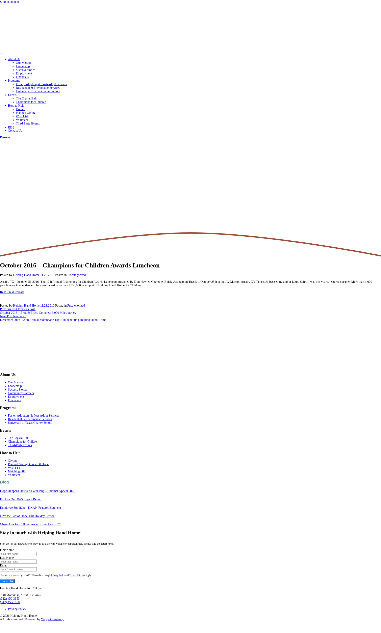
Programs (14, 80)
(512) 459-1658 (10, 602)
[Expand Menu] (1, 53)
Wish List (22, 116)
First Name (7, 550)
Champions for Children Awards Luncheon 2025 (30, 524)
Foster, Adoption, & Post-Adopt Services (41, 84)
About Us (14, 59)
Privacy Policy (58, 575)
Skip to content (9, 1)
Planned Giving (26, 112)
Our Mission (24, 62)
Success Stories (25, 69)
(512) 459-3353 (10, 598)
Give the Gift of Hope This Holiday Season (27, 516)
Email (3, 565)
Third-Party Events (28, 123)
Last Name (7, 557)
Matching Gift (17, 471)
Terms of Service (77, 575)
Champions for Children (31, 102)
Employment (24, 73)
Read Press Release (12, 292)
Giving (12, 460)
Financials (22, 77)
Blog (11, 127)
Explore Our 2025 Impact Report (20, 499)
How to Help (16, 105)
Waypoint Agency (52, 619)
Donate (20, 109)
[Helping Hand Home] (190, 27)
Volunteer (22, 120)
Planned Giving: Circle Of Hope (28, 464)
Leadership (23, 66)
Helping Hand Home (26, 275)
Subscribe (7, 581)
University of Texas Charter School (38, 91)
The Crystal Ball (26, 98)
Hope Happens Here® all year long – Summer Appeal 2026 (37, 491)
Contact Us (15, 130)
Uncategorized (76, 275)
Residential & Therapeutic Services (38, 87)
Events (12, 94)
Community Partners (21, 393)
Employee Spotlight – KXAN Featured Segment (30, 507)
